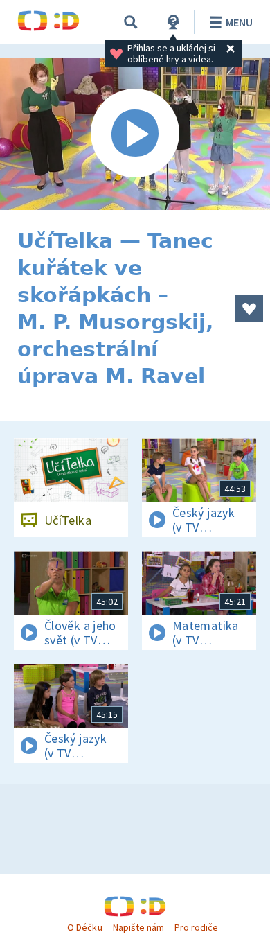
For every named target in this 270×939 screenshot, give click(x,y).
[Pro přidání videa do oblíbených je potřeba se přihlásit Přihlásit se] (249, 308)
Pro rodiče (196, 927)
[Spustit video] (135, 134)
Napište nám (138, 927)
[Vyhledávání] (131, 22)
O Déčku (84, 927)
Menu (239, 22)
